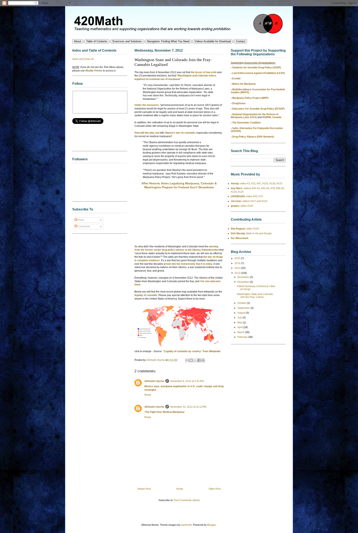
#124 (234, 191)
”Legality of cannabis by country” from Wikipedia (191, 351)
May (240, 322)
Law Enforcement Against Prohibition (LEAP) (258, 73)
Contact (240, 41)
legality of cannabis (145, 295)
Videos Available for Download (213, 41)
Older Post (214, 488)
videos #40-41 (251, 188)
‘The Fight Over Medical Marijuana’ (164, 412)
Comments (83, 226)
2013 (238, 268)
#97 (259, 183)
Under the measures (146, 105)
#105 (265, 183)
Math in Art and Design (259, 233)
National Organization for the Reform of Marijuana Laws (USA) (254, 116)
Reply (147, 394)
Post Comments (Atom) (187, 500)
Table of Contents (96, 41)
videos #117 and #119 (254, 201)
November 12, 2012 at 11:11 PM (188, 406)
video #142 (246, 205)
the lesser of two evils (203, 72)
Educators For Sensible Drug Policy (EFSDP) (258, 108)
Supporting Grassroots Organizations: (253, 62)
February (242, 337)
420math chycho (154, 381)
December (243, 277)
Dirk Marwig (238, 233)
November (243, 281)
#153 (279, 183)
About (77, 41)
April (240, 327)
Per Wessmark (239, 238)
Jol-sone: (236, 201)
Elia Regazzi (238, 228)
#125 (241, 191)
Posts (80, 220)
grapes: (235, 205)
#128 (272, 183)
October (242, 303)
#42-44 (265, 188)
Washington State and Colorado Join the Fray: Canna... (255, 296)
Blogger (211, 524)
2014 (238, 263)
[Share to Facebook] (199, 360)
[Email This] (187, 360)
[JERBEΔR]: (238, 196)
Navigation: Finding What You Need (168, 41)
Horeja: (235, 183)
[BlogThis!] (191, 360)
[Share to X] (195, 360)
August (241, 312)
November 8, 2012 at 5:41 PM (187, 381)
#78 (272, 188)
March (241, 332)
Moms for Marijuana (244, 83)
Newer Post (144, 488)
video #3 (244, 183)
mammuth (186, 524)
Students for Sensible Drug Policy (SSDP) (256, 67)
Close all (89, 59)
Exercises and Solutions (127, 41)
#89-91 (280, 188)
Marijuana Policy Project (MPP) (250, 98)
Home (179, 488)
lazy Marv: (237, 188)
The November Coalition (246, 122)
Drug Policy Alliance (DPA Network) (253, 136)
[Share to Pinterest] (203, 360)
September (243, 308)
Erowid (236, 78)
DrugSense (239, 103)
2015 (238, 258)
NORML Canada (271, 117)
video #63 (251, 196)
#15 (253, 183)
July (240, 317)
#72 (261, 196)
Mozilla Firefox (93, 70)
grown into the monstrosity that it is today (188, 263)
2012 (238, 273)
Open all (77, 59)
